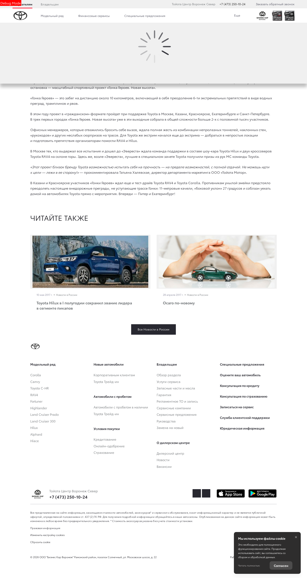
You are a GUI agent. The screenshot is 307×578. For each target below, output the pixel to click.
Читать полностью (249, 565)
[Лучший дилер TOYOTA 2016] (277, 16)
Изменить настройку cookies (47, 535)
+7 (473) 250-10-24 (232, 4)
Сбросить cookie (40, 542)
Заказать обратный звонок (275, 4)
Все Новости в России (153, 329)
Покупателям (22, 4)
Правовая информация (45, 528)
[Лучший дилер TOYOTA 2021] (289, 16)
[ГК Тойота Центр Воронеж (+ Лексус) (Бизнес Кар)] (262, 16)
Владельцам (49, 4)
